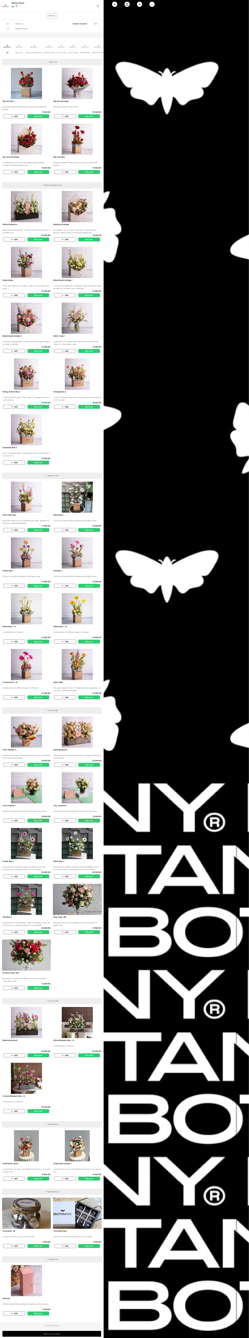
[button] (52, 5)
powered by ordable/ (52, 1325)
